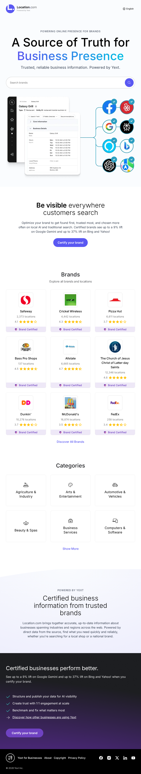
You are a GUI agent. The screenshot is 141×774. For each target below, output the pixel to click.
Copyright (60, 757)
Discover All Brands (70, 442)
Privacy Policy (77, 757)
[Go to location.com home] (21, 8)
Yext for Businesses (30, 757)
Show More (71, 549)
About (48, 757)
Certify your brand (70, 242)
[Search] (129, 82)
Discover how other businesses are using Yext (44, 717)
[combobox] (70, 82)
